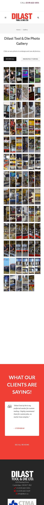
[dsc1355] (37, 196)
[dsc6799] (31, 231)
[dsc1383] (31, 214)
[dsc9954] (25, 283)
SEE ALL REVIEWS (22, 445)
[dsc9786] (25, 266)
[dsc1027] (19, 92)
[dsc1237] (25, 144)
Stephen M (19, 428)
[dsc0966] (37, 75)
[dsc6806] (19, 248)
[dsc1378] (25, 214)
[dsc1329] (6, 196)
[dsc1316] (25, 179)
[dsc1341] (25, 196)
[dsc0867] (6, 75)
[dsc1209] (25, 127)
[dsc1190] (37, 110)
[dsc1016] (12, 92)
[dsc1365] (19, 214)
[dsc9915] (12, 283)
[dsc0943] (25, 75)
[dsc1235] (19, 144)
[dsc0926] (19, 75)
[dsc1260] (6, 162)
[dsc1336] (12, 196)
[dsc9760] (19, 266)
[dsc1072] (31, 92)
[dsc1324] (31, 179)
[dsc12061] (31, 283)
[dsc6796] (19, 231)
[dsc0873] (12, 75)
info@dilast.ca (23, 494)
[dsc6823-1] (37, 248)
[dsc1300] (19, 179)
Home (18, 30)
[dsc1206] (19, 127)
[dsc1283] (31, 162)
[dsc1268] (19, 162)
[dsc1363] (12, 214)
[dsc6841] (6, 266)
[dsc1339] (19, 196)
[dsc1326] (37, 179)
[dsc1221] (37, 127)
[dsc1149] (25, 110)
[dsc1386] (37, 214)
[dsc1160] (31, 110)
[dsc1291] (6, 179)
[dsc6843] (12, 266)
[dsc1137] (19, 110)
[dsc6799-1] (37, 231)
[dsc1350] (31, 196)
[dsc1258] (37, 144)
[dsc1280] (25, 162)
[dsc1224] (6, 144)
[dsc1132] (6, 110)
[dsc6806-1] (25, 248)
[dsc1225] (12, 144)
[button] (18, 442)
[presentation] (41, 419)
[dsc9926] (19, 283)
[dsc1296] (12, 179)
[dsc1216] (31, 127)
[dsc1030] (25, 92)
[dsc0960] (31, 75)
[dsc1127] (37, 92)
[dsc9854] (37, 266)
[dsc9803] (31, 266)
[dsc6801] (6, 248)
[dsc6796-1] (25, 231)
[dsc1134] (12, 110)
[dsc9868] (6, 283)
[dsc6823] (31, 248)
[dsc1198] (12, 127)
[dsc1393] (12, 231)
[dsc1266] (12, 162)
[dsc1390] (6, 231)
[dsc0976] (6, 92)
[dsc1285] (37, 162)
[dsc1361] (6, 214)
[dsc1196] (6, 127)
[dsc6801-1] (12, 248)
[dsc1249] (31, 144)
